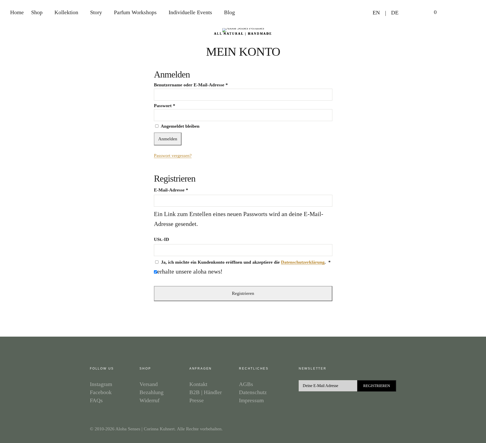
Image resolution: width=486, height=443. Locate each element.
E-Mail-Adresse (171, 189)
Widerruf (149, 400)
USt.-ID (162, 239)
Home (17, 12)
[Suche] (449, 13)
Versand (148, 384)
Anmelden (167, 138)
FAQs (96, 400)
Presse (196, 400)
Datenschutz (253, 392)
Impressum (251, 400)
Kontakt (198, 384)
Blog (229, 12)
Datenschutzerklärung (303, 262)
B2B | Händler (205, 392)
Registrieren (243, 293)
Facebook (101, 392)
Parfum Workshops (135, 12)
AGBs (246, 384)
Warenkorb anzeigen (431, 13)
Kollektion (66, 12)
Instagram (101, 384)
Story (96, 12)
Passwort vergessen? (173, 155)
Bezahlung (151, 392)
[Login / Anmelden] (413, 13)
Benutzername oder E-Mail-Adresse (191, 84)
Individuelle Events (190, 12)
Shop (37, 12)
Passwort (164, 105)
